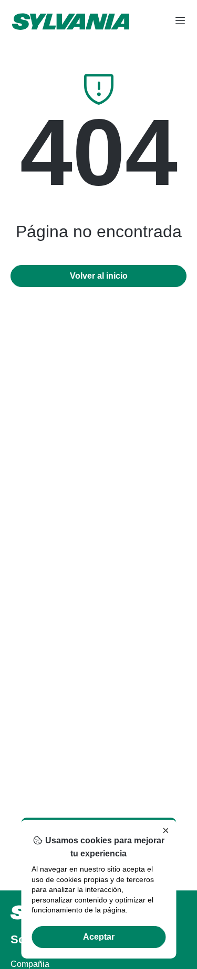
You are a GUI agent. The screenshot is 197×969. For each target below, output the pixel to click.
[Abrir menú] (180, 21)
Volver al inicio (99, 275)
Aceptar (99, 936)
